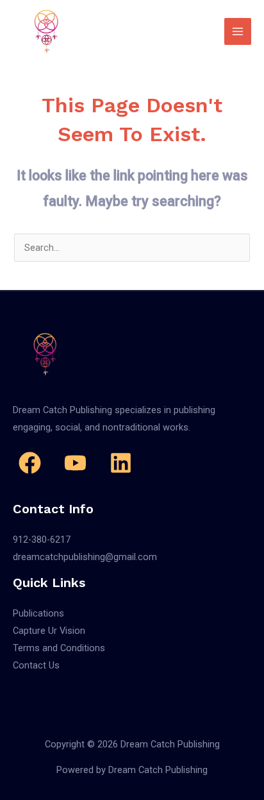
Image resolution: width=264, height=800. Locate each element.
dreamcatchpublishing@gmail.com (85, 557)
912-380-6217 (41, 539)
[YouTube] (75, 463)
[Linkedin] (121, 463)
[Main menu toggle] (237, 31)
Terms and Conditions (59, 648)
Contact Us (36, 665)
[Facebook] (30, 463)
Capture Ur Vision (49, 630)
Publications (38, 613)
